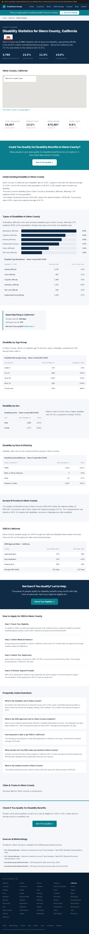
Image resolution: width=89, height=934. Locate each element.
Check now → (29, 326)
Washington (40, 913)
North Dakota (75, 903)
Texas (56, 910)
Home (32, 6)
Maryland (5, 896)
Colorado (6, 886)
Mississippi (74, 896)
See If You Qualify (70, 13)
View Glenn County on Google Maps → (16, 110)
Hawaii (22, 890)
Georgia (5, 890)
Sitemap (59, 925)
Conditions (50, 925)
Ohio (4, 907)
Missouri (5, 900)
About (49, 6)
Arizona (39, 883)
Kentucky (40, 893)
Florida (73, 886)
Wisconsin (74, 913)
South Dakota (24, 910)
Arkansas (56, 883)
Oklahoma (23, 907)
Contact (69, 6)
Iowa (4, 893)
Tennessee (40, 910)
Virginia (22, 913)
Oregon (39, 907)
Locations (40, 6)
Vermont (5, 913)
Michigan (39, 896)
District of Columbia (60, 886)
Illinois (56, 890)
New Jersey (6, 903)
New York (40, 903)
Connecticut (23, 886)
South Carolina (7, 910)
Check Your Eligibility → (44, 602)
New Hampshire (76, 900)
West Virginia (58, 913)
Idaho (38, 890)
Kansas (22, 893)
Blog (76, 6)
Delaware (40, 886)
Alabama (5, 883)
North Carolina (58, 903)
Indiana (73, 890)
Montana (22, 900)
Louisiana (57, 893)
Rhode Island (75, 907)
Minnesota (57, 896)
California (11, 18)
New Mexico (24, 903)
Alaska (22, 883)
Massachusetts (24, 896)
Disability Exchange (14, 6)
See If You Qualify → (44, 162)
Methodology (59, 6)
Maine (73, 893)
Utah (72, 910)
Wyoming (6, 917)
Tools (42, 925)
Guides (83, 6)
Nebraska (40, 900)
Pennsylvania (58, 907)
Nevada (56, 900)
